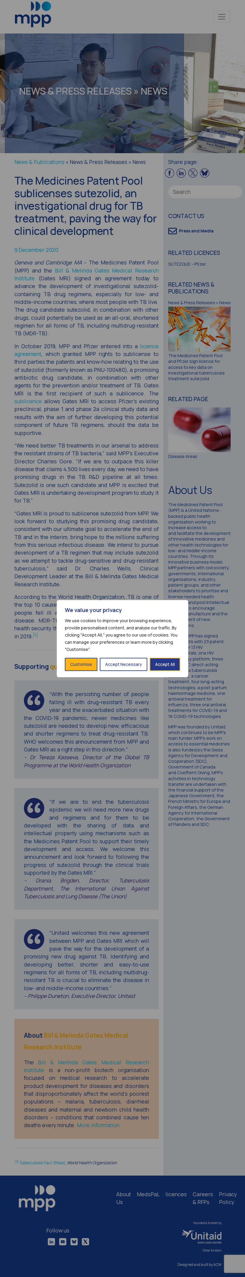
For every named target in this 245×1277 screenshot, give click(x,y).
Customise (81, 664)
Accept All (165, 664)
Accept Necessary (123, 664)
